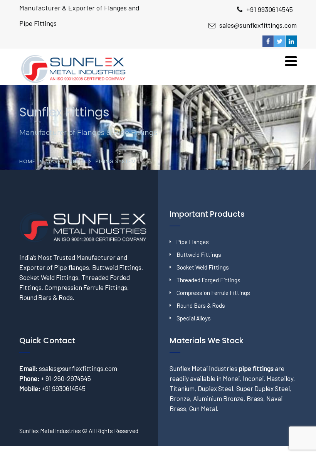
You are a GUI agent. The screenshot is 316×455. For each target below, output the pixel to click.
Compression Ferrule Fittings (213, 292)
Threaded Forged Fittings (208, 279)
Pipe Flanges (192, 241)
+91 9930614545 (269, 9)
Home (27, 161)
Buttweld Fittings (198, 254)
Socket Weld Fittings (202, 267)
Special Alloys (193, 318)
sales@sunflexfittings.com (258, 25)
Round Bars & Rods (200, 305)
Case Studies (65, 161)
